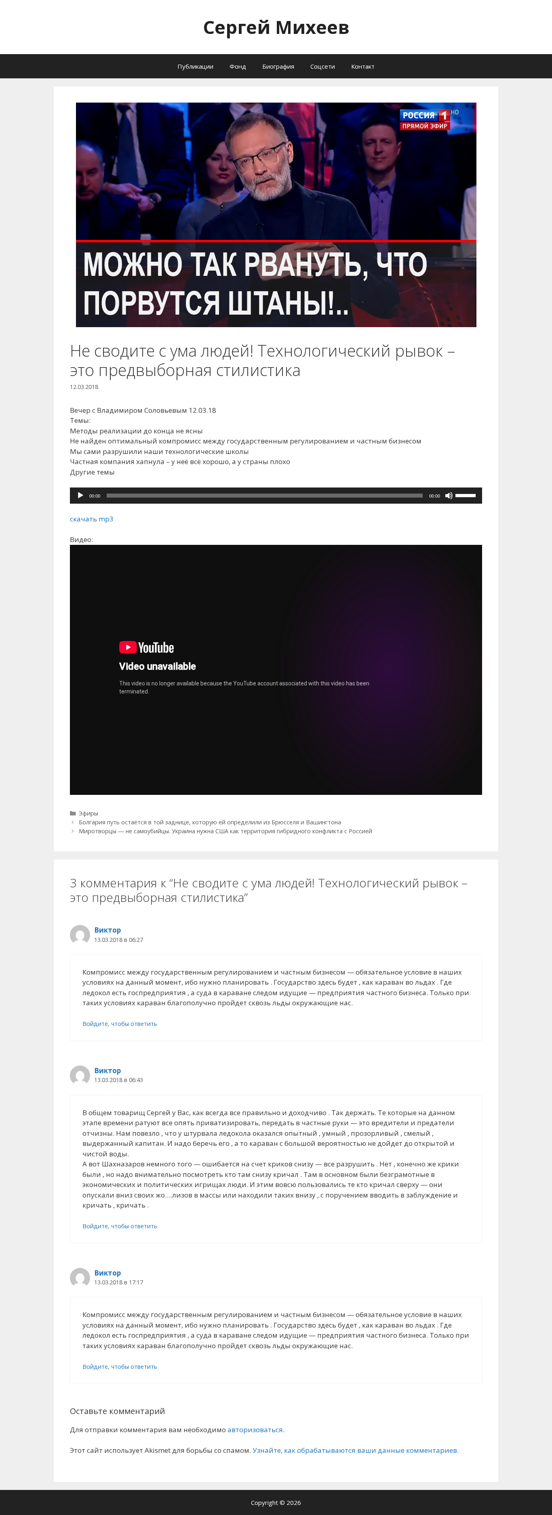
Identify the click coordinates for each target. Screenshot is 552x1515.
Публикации (195, 66)
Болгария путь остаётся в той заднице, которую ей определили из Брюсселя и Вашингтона (210, 822)
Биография (278, 66)
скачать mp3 (92, 518)
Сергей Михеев (276, 27)
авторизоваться (255, 1429)
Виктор (107, 930)
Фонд (238, 66)
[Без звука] (449, 496)
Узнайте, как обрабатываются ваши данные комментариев (355, 1450)
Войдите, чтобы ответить (119, 1024)
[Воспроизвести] (80, 496)
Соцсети (322, 66)
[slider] (466, 494)
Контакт (363, 66)
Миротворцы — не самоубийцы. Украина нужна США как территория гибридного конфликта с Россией (225, 831)
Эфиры (88, 813)
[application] (276, 495)
